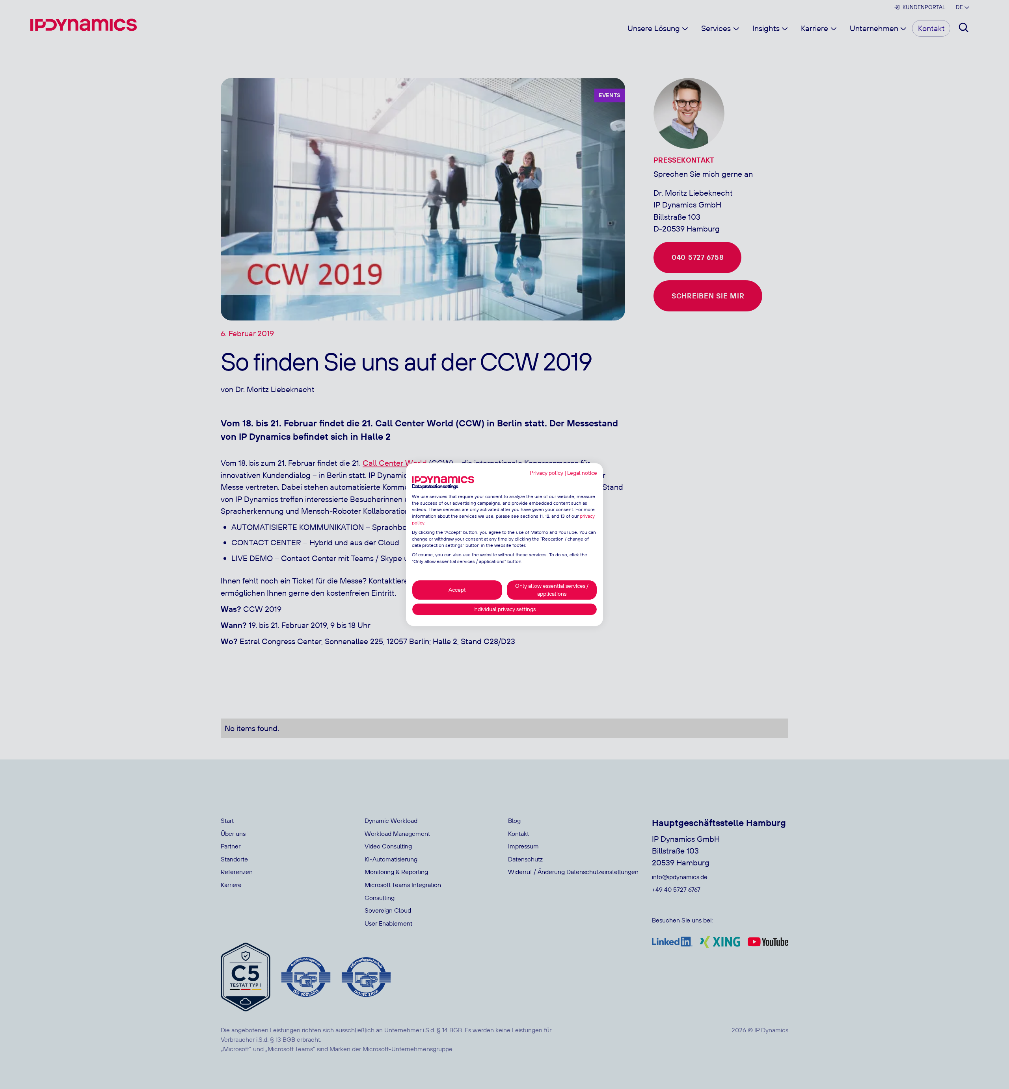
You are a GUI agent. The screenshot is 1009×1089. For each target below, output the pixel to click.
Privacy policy (546, 472)
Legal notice (582, 472)
